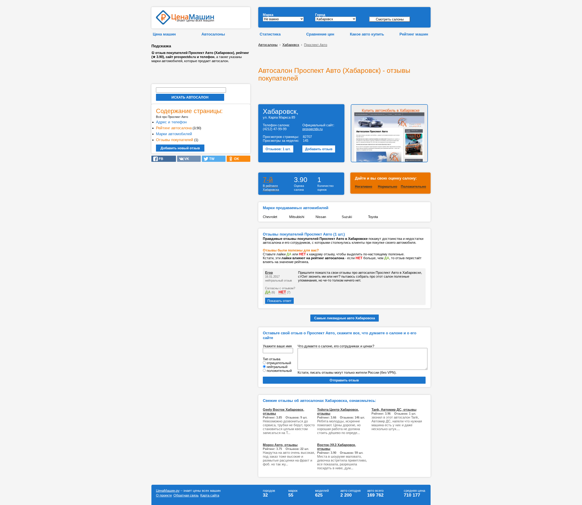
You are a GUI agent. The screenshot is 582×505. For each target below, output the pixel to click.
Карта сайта (209, 495)
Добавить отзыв (318, 149)
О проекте (164, 495)
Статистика (270, 34)
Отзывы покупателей (174, 139)
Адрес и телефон (171, 122)
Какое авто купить (367, 34)
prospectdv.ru (312, 129)
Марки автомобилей (174, 134)
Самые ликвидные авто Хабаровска (344, 318)
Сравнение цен (320, 34)
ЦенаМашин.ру (168, 490)
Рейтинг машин (413, 34)
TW (210, 159)
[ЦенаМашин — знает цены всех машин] (185, 23)
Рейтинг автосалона (174, 128)
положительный (279, 371)
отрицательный (279, 363)
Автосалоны (213, 34)
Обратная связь (186, 495)
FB (159, 159)
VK (185, 159)
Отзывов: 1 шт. (278, 149)
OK (235, 159)
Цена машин (164, 34)
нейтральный (277, 367)
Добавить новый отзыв (180, 148)
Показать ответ (279, 301)
